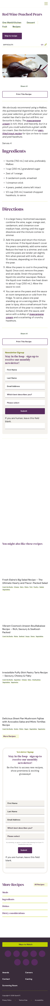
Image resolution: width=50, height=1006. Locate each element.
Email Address (13, 386)
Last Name (12, 378)
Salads (41, 587)
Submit (24, 411)
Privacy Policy (6, 1000)
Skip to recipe (11, 36)
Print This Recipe (24, 94)
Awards (5, 972)
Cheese (16, 587)
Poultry (36, 587)
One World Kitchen (11, 22)
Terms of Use (23, 1000)
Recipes (17, 26)
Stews (33, 636)
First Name (12, 370)
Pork (31, 587)
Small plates (36, 679)
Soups (27, 636)
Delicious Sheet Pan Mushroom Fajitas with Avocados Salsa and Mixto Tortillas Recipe (23, 721)
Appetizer (17, 679)
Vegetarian (14, 682)
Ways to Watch (25, 944)
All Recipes (39, 884)
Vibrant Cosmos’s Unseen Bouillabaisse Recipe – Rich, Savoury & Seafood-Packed (23, 629)
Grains (16, 729)
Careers (29, 972)
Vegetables (6, 589)
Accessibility (39, 1000)
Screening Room (9, 985)
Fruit (4, 26)
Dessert (31, 22)
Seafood (21, 636)
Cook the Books (7, 587)
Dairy (21, 587)
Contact (6, 979)
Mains (26, 587)
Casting (28, 979)
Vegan (26, 729)
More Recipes (9, 736)
